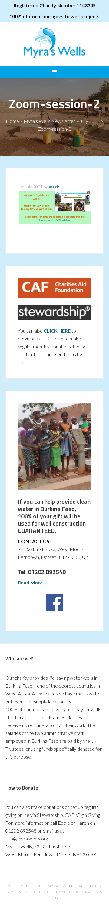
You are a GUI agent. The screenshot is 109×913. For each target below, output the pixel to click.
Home (12, 121)
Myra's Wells (54, 43)
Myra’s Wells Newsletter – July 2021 (62, 121)
